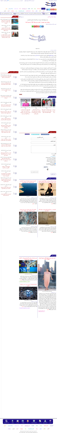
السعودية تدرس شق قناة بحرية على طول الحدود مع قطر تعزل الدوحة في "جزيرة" (6, 174)
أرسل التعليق (53, 174)
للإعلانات (22, 422)
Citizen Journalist (34, 422)
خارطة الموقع (45, 422)
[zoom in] (19, 16)
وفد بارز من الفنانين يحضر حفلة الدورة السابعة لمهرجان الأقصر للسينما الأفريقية (6, 180)
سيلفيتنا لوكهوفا (51, 55)
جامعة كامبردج (37, 55)
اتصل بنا (18, 422)
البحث (21, 0)
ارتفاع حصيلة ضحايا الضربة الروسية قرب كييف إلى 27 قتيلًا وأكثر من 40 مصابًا (32, 13)
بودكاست (50, 422)
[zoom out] (22, 16)
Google (1, 0)
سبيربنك (37, 59)
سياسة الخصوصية (6, 422)
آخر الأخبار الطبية (41, 311)
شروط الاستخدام (53, 156)
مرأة (55, 16)
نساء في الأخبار (50, 16)
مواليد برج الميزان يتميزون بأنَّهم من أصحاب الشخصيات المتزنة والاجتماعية (6, 126)
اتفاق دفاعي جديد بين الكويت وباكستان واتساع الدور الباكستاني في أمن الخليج (6, 29)
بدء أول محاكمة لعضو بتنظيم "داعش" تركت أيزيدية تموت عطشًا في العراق (6, 159)
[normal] (21, 16)
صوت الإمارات (6, 0)
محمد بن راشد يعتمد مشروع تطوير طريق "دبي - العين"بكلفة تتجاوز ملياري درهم (6, 154)
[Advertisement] (23, 4)
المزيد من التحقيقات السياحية (24, 281)
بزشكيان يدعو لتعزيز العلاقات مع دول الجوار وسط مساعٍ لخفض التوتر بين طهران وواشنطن (6, 36)
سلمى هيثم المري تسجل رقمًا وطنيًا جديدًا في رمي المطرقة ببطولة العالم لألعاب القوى (47, 111)
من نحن (40, 422)
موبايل (13, 422)
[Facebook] (45, 134)
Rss (27, 422)
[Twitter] (35, 134)
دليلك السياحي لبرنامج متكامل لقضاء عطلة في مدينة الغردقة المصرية (5, 22)
